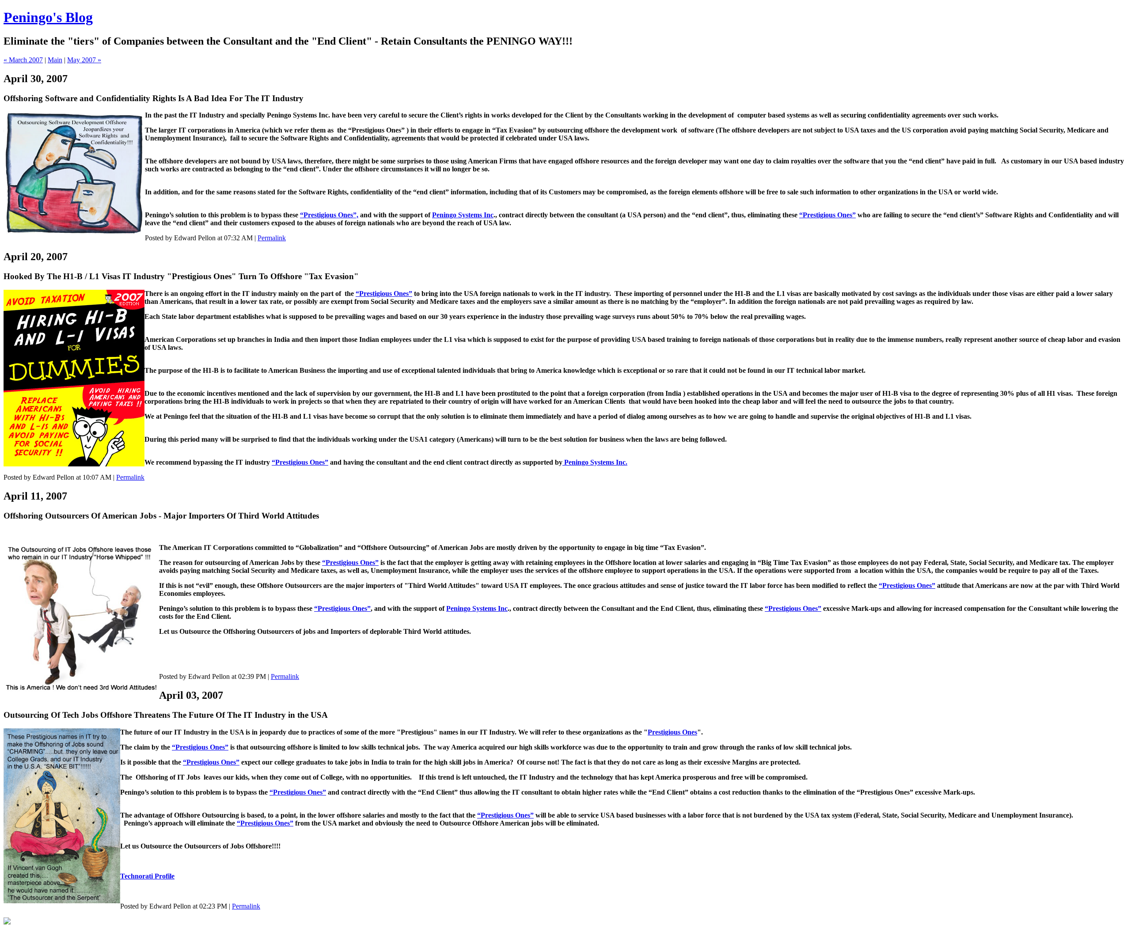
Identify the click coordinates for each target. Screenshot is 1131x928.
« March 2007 (23, 60)
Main (55, 60)
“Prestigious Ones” (827, 215)
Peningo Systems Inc (462, 215)
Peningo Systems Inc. (594, 462)
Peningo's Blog (48, 17)
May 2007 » (84, 60)
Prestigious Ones (672, 732)
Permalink (272, 238)
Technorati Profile (147, 876)
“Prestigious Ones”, (329, 215)
